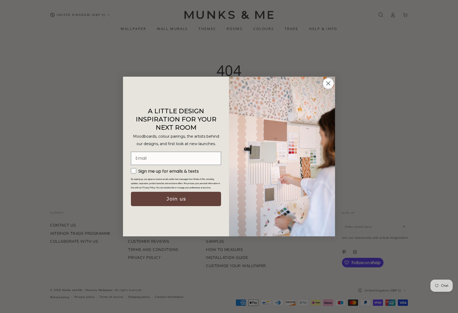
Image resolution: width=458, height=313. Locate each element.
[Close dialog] (328, 83)
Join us (176, 199)
